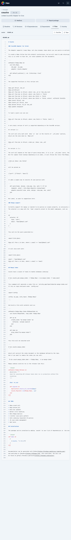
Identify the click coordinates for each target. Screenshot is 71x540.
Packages (5, 9)
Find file (58, 32)
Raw (67, 32)
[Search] (63, 3)
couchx (5, 12)
